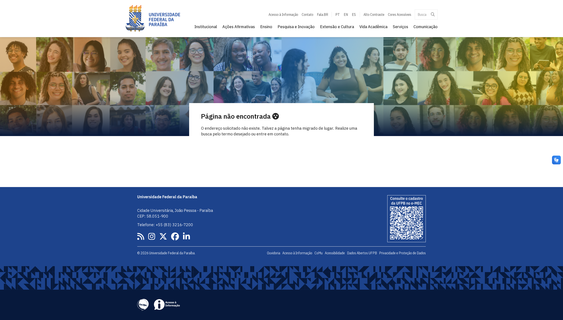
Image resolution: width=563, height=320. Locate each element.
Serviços (400, 26)
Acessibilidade (335, 253)
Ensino (266, 26)
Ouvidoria (273, 253)
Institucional (205, 26)
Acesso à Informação (283, 14)
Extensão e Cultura (337, 26)
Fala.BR (322, 14)
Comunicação (425, 26)
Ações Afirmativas (238, 26)
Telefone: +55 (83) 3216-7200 (165, 224)
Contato (307, 14)
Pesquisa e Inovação (296, 26)
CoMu (318, 253)
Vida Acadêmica (373, 26)
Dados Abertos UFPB (362, 253)
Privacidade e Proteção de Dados (402, 253)
